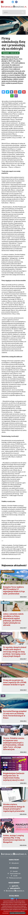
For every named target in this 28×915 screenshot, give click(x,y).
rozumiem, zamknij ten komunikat (17, 913)
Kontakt (15, 871)
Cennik (15, 875)
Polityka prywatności (15, 878)
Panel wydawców (15, 873)
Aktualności (15, 863)
